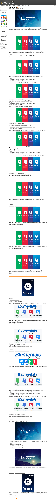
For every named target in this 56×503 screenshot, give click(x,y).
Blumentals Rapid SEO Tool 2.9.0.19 (20, 473)
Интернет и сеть (11, 58)
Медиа (10, 5)
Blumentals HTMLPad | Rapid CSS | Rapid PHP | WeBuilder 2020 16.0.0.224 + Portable (33, 155)
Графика (10, 8)
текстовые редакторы (12, 55)
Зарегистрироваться (3, 12)
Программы (3, 5)
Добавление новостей (4, 35)
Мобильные (24, 5)
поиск (14, 300)
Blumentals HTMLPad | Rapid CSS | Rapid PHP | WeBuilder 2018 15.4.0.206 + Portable (33, 328)
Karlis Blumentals (22, 55)
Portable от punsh (38, 152)
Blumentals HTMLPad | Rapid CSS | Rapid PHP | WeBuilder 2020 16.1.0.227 (25, 82)
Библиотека (18, 5)
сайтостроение (17, 55)
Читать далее (10, 30)
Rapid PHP (25, 55)
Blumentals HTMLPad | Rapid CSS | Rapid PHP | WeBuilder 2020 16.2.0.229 (25, 58)
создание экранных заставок (17, 444)
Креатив (14, 5)
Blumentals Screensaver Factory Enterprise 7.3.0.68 (19, 421)
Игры (7, 5)
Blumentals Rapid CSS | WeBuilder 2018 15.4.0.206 (22, 351)
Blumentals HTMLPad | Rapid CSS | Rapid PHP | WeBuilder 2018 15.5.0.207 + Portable (33, 303)
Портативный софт (17, 130)
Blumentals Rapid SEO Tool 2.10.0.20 (20, 277)
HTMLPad (31, 55)
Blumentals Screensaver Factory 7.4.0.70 (18, 8)
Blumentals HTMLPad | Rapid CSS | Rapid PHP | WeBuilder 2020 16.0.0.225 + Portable (33, 130)
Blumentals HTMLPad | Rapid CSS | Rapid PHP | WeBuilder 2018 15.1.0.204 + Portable (33, 396)
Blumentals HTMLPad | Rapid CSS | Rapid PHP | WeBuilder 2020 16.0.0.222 (25, 206)
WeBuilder (34, 55)
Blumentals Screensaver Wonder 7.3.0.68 (18, 447)
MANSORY (11, 80)
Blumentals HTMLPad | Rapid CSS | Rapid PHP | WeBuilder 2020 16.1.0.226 (25, 106)
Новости (28, 5)
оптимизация (11, 300)
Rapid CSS (28, 55)
